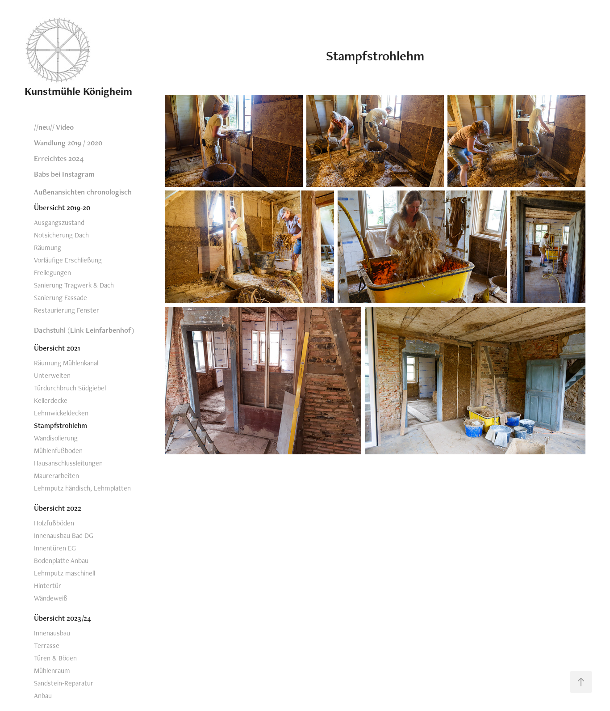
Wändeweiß (50, 598)
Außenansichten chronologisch (83, 192)
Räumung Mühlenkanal (66, 363)
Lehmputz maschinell (64, 573)
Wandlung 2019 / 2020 (68, 143)
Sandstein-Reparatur (63, 683)
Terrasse (46, 645)
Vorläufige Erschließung (68, 260)
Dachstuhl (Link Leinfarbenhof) (84, 330)
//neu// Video (54, 127)
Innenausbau (52, 633)
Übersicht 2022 (57, 508)
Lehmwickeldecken (61, 413)
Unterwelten (52, 375)
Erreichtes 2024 (59, 158)
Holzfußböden (54, 523)
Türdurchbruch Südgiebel (70, 388)
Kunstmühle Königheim (78, 91)
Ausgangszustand (59, 222)
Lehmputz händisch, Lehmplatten (82, 488)
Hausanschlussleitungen (68, 463)
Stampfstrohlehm (60, 425)
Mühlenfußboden (58, 450)
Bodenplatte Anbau (61, 560)
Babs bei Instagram (64, 174)
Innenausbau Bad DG (63, 535)
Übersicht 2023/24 (62, 618)
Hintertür (47, 585)
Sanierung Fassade (60, 297)
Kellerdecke (50, 400)
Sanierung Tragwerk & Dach (74, 285)
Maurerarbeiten (56, 475)
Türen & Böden (55, 658)
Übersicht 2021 (57, 348)
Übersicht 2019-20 (62, 207)
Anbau (43, 695)
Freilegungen (52, 272)
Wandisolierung (56, 438)
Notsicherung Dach (61, 235)
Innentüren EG (55, 548)
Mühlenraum (52, 670)
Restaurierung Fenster (66, 310)
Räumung (47, 247)
